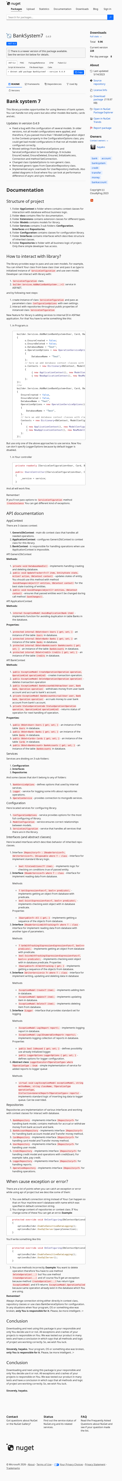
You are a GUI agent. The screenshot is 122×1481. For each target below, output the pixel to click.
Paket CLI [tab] (62, 62)
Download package (99, 98)
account (106, 158)
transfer (96, 172)
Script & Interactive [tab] (16, 67)
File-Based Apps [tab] (36, 67)
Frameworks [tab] (33, 84)
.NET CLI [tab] (11, 62)
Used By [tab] (73, 84)
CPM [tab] (51, 62)
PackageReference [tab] (37, 62)
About (31, 1464)
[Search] (110, 17)
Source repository (99, 82)
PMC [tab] (22, 62)
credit (95, 168)
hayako (101, 147)
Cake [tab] (50, 67)
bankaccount (99, 182)
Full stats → (96, 36)
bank (94, 158)
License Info (100, 90)
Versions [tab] (15, 90)
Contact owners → (99, 140)
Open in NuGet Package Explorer (103, 110)
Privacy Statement (95, 1464)
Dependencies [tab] (54, 84)
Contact (12, 1417)
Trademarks (13, 1468)
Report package (102, 128)
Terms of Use (44, 1464)
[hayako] (93, 147)
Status (48, 1417)
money (96, 177)
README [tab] (15, 84)
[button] (79, 72)
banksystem (98, 163)
